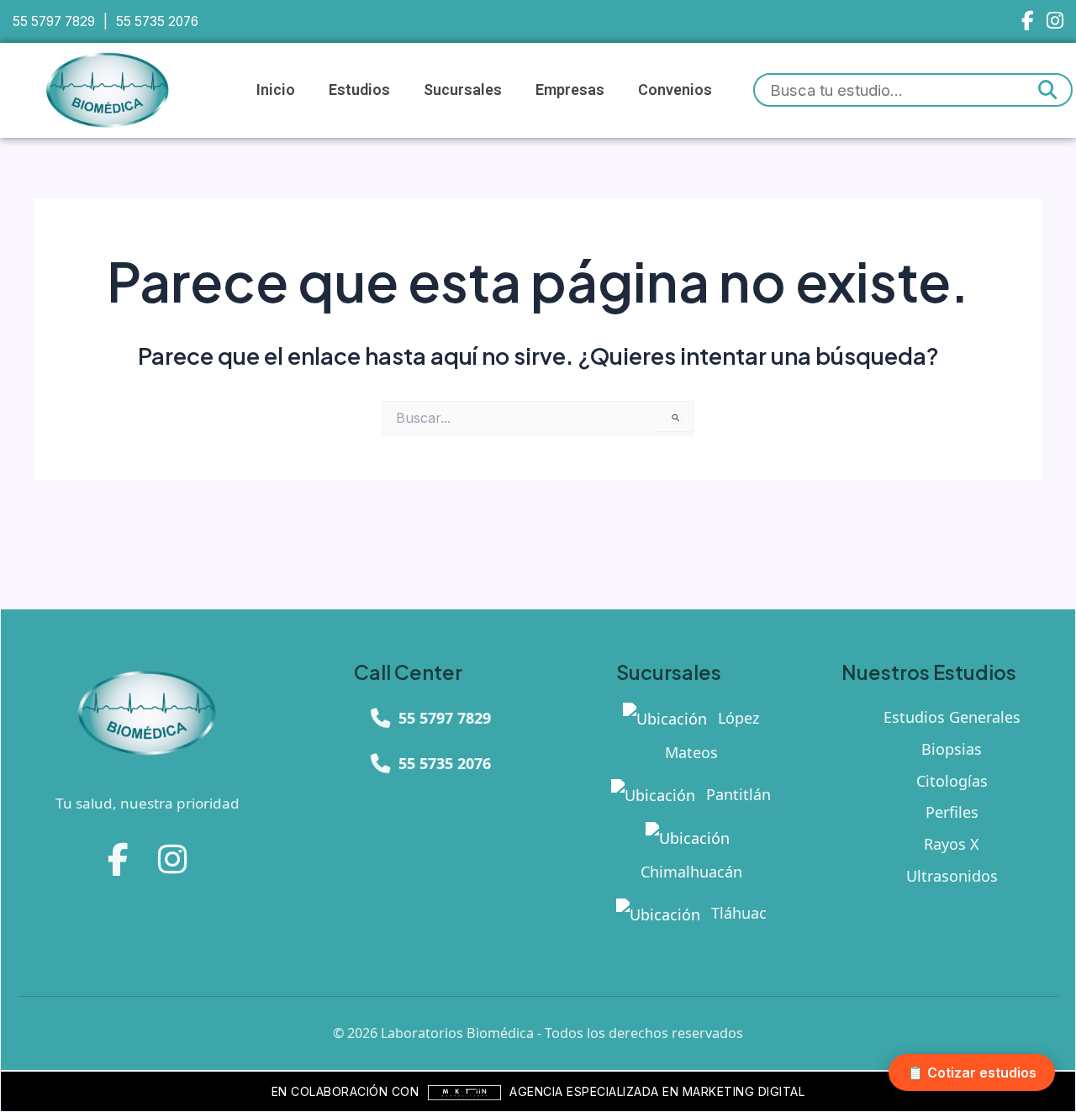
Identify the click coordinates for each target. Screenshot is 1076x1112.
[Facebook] (1027, 21)
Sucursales (463, 89)
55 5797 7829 (54, 21)
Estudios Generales (952, 717)
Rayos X (951, 844)
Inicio (275, 89)
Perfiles (952, 812)
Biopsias (951, 749)
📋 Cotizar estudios (971, 1072)
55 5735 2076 (157, 21)
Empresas (569, 89)
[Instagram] (1055, 21)
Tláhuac (737, 913)
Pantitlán (736, 794)
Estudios (359, 89)
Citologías (952, 781)
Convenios (675, 89)
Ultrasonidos (952, 876)
